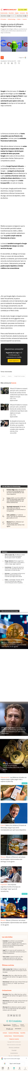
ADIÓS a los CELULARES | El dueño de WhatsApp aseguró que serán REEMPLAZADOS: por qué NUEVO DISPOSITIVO (16, 500)
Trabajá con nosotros (14, 1039)
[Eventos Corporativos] (15, 1025)
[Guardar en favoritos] (2, 57)
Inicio (14, 1069)
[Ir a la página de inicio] (2, 10)
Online (19, 19)
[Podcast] (9, 1029)
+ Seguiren (22, 58)
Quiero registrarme (14, 361)
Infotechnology (11, 19)
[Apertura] (6, 1025)
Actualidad (11, 13)
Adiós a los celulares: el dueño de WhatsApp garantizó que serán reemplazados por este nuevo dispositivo (16, 492)
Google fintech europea (19, 376)
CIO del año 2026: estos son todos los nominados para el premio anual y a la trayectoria (16, 509)
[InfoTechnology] (18, 1029)
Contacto (5, 1033)
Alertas (19, 1069)
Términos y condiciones (14, 1047)
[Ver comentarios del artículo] (19, 63)
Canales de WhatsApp (13, 1033)
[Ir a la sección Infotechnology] (10, 9)
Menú (3, 1069)
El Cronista (3, 19)
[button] (24, 908)
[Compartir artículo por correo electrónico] (15, 63)
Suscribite (22, 1033)
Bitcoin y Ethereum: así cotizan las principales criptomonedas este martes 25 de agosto (15, 524)
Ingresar (25, 1069)
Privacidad (14, 1050)
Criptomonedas (4, 13)
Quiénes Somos (8, 1036)
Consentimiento (14, 1053)
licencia (24, 19)
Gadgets (17, 13)
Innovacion (22, 13)
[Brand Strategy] (23, 1025)
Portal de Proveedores (18, 1036)
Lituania (9, 376)
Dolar (8, 1069)
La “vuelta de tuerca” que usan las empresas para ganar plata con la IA (16, 516)
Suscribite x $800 (22, 9)
